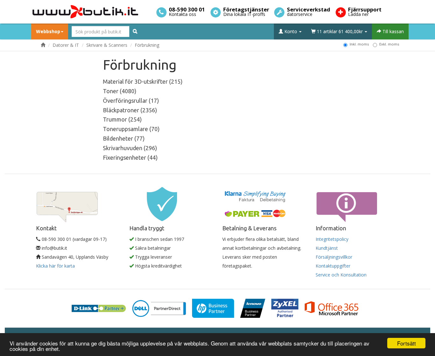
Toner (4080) (119, 91)
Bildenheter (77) (124, 138)
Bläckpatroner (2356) (130, 110)
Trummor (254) (122, 119)
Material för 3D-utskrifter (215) (142, 81)
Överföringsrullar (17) (131, 100)
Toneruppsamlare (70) (131, 129)
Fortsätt (406, 343)
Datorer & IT (66, 45)
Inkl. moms (359, 44)
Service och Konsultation (341, 275)
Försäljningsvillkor (334, 257)
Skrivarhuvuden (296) (130, 148)
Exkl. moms (389, 44)
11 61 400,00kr (340, 31)
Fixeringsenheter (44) (130, 157)
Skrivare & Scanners (106, 45)
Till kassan (392, 31)
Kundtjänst (327, 248)
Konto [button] (290, 31)
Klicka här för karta (55, 266)
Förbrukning (147, 45)
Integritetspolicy (332, 239)
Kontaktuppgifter (333, 266)
